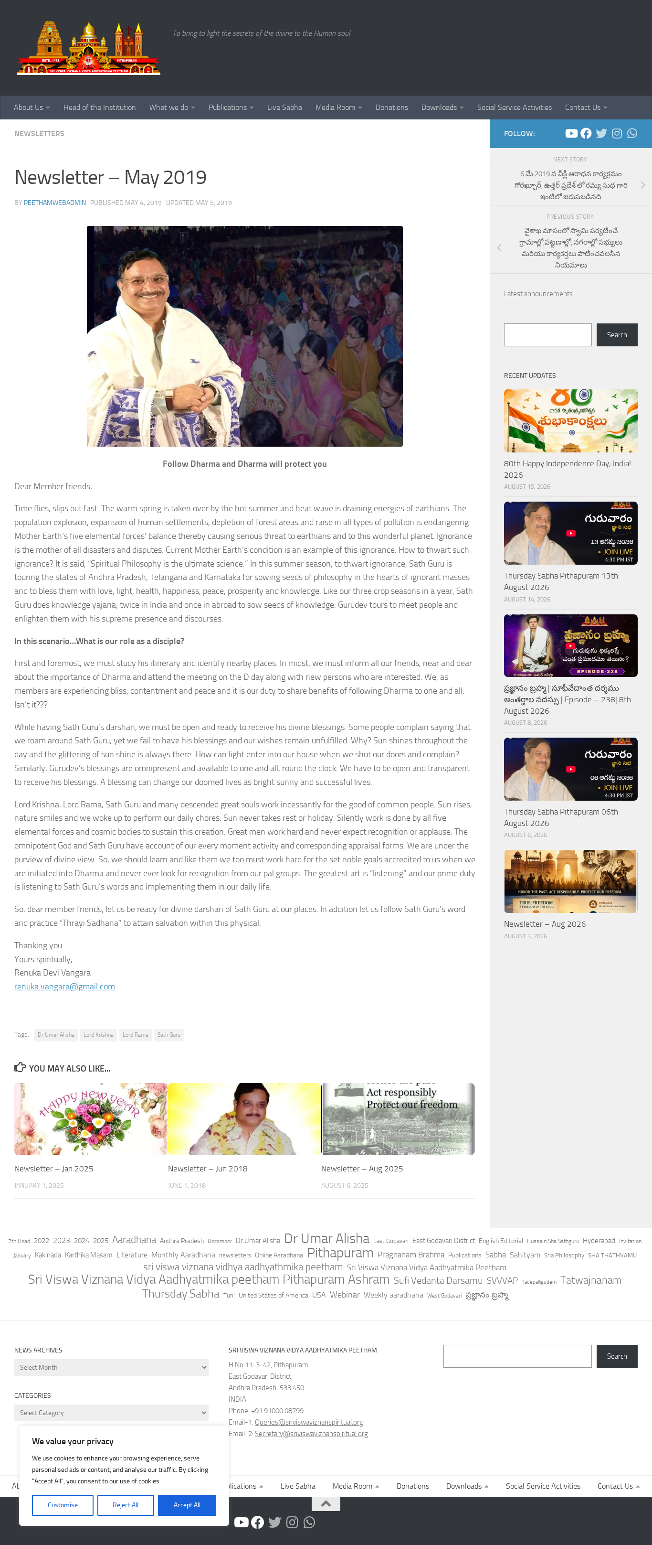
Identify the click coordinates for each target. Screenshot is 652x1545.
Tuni (229, 1295)
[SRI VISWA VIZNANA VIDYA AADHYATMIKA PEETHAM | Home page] (88, 47)
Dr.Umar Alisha (258, 1240)
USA (319, 1294)
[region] (124, 1476)
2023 (61, 1240)
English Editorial (501, 1241)
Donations (392, 107)
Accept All (187, 1505)
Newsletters (39, 133)
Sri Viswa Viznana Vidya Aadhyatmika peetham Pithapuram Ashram (209, 1279)
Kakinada (48, 1255)
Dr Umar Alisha (56, 1034)
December (220, 1241)
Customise (63, 1505)
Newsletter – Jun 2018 (208, 1168)
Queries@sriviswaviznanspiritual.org (309, 1422)
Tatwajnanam (590, 1280)
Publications (228, 107)
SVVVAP (502, 1280)
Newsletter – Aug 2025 (362, 1168)
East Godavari (391, 1241)
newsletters (235, 1255)
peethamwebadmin (55, 203)
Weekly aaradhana (393, 1294)
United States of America (273, 1295)
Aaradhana (134, 1239)
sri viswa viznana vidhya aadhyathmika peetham (243, 1267)
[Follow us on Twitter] (601, 133)
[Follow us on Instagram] (616, 133)
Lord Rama (135, 1034)
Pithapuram (340, 1252)
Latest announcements (538, 294)
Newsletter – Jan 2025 (54, 1168)
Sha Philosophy (564, 1255)
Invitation (630, 1241)
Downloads (439, 107)
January (22, 1255)
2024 (81, 1240)
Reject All (125, 1505)
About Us (28, 107)
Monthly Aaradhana (183, 1254)
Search (617, 335)
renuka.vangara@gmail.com (64, 986)
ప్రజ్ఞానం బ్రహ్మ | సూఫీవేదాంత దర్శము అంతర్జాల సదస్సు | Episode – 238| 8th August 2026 (567, 699)
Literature (131, 1254)
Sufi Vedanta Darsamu (438, 1280)
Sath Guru (169, 1034)
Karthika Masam (89, 1255)
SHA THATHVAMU (612, 1255)
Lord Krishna (99, 1034)
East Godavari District (443, 1240)
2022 (41, 1240)
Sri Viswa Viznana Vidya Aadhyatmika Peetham (426, 1267)
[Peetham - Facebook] (586, 133)
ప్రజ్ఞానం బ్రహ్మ (487, 1294)
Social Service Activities (514, 107)
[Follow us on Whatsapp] (632, 133)
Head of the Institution (99, 107)
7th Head (19, 1241)
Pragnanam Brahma (411, 1254)
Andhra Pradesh (182, 1241)
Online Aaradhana (279, 1255)
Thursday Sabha (181, 1293)
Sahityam (525, 1254)
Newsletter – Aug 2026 (545, 924)
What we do (168, 107)
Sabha (495, 1254)
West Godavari (444, 1295)
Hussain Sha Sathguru (553, 1241)
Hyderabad (599, 1240)
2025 (100, 1240)
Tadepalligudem (539, 1282)
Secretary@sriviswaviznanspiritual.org (311, 1433)
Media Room (335, 107)
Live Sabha (284, 107)
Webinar (345, 1294)
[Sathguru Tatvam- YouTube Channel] (571, 133)
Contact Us (582, 107)
